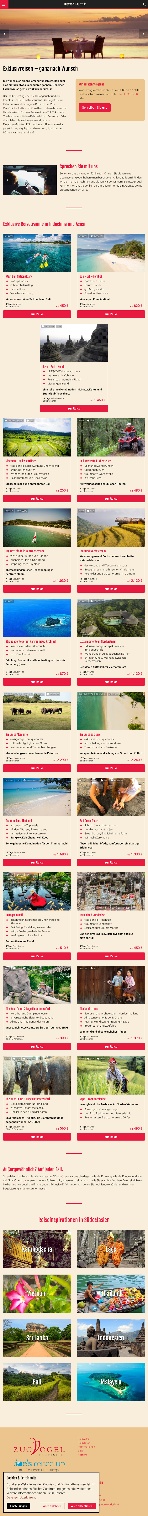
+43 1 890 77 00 (128, 94)
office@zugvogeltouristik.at (102, 1504)
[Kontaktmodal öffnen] (143, 4)
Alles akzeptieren (81, 1506)
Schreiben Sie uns (94, 107)
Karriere (82, 1454)
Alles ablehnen (52, 1506)
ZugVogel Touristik (75, 4)
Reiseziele (83, 1438)
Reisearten (84, 1442)
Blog (80, 1450)
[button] (3, 4)
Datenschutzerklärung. (22, 1497)
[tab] (66, 51)
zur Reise (37, 314)
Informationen (86, 1446)
